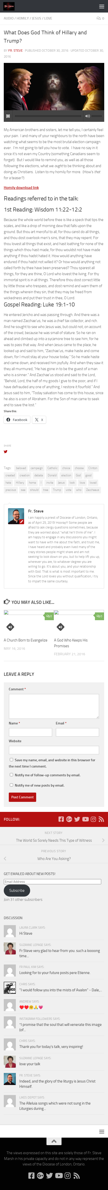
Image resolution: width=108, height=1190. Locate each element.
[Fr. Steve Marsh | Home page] (10, 6)
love (48, 18)
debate (38, 475)
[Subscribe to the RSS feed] (101, 819)
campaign (37, 468)
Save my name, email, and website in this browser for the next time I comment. (52, 763)
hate (8, 482)
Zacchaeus (92, 490)
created (10, 475)
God (78, 475)
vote (68, 490)
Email (61, 723)
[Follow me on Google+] (69, 819)
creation (25, 475)
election (66, 475)
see (23, 490)
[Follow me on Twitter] (77, 819)
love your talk (29, 1064)
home (32, 482)
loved (93, 482)
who (78, 490)
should (34, 490)
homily (23, 18)
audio (9, 18)
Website (15, 741)
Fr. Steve (15, 50)
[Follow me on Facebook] (61, 819)
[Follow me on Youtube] (85, 819)
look (72, 482)
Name (14, 723)
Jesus (36, 18)
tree (45, 490)
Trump (57, 490)
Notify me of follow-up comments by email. (47, 775)
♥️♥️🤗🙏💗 (31, 1007)
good (88, 475)
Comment (17, 689)
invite (49, 482)
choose (79, 468)
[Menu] (101, 6)
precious (11, 490)
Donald (52, 475)
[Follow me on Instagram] (93, 819)
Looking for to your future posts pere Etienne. (54, 972)
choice (66, 468)
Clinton (92, 468)
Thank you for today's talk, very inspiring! (51, 1046)
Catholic (52, 468)
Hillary (20, 482)
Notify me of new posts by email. (39, 785)
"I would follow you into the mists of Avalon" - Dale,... (60, 990)
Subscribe (17, 890)
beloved (21, 468)
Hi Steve (25, 933)
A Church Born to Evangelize (25, 640)
